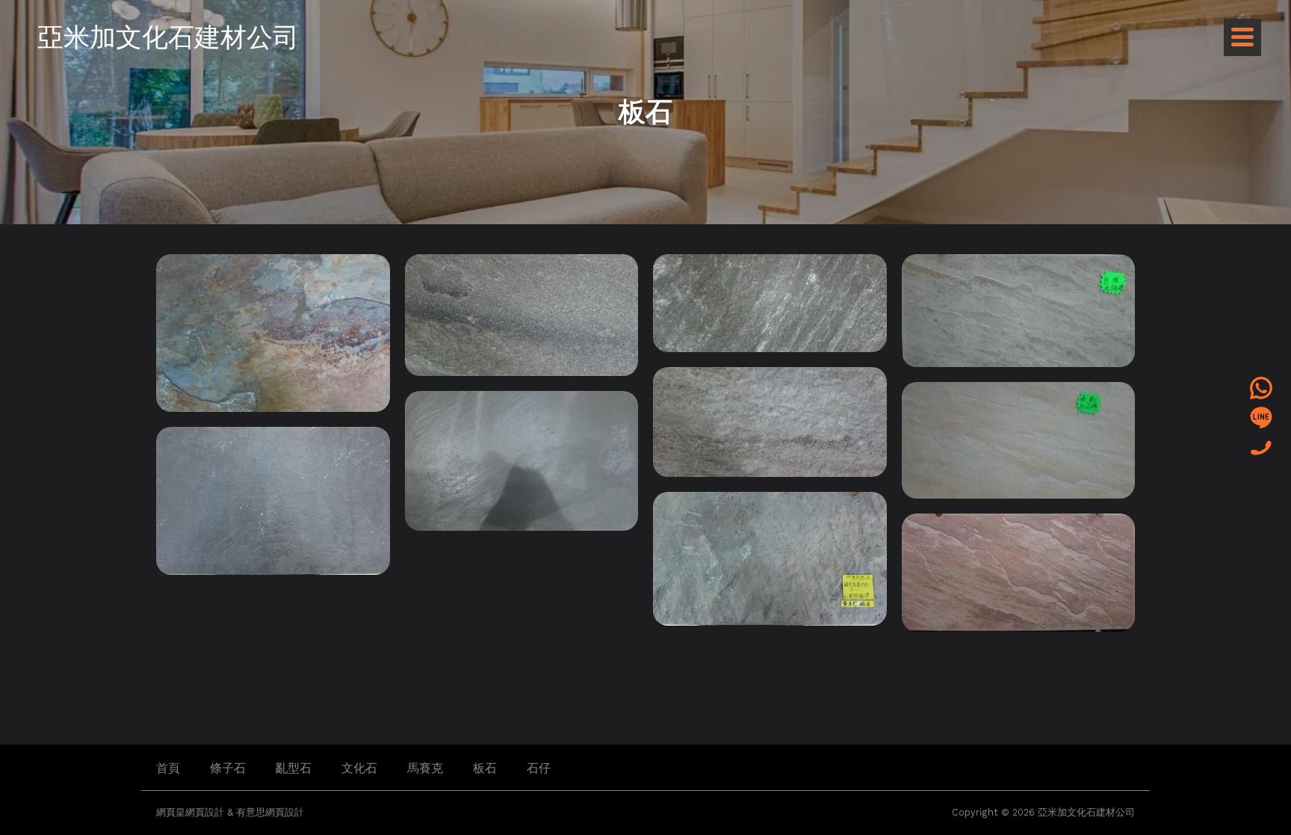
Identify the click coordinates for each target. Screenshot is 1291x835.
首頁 (168, 768)
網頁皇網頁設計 (190, 812)
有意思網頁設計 (270, 812)
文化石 (359, 768)
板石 (485, 768)
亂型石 (294, 768)
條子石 (228, 768)
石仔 (539, 768)
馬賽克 (425, 768)
